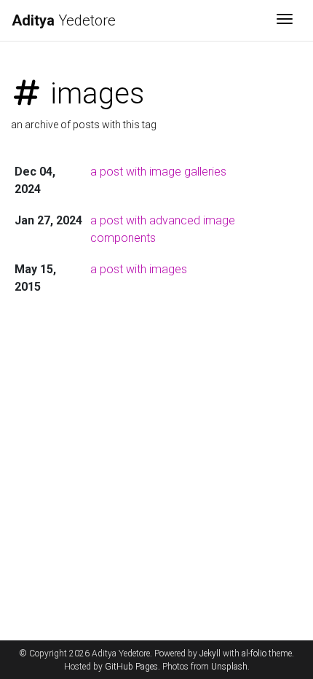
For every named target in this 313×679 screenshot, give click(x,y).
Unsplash (229, 667)
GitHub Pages (131, 667)
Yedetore (64, 20)
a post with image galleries (158, 171)
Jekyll (210, 653)
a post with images (138, 269)
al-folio (254, 653)
